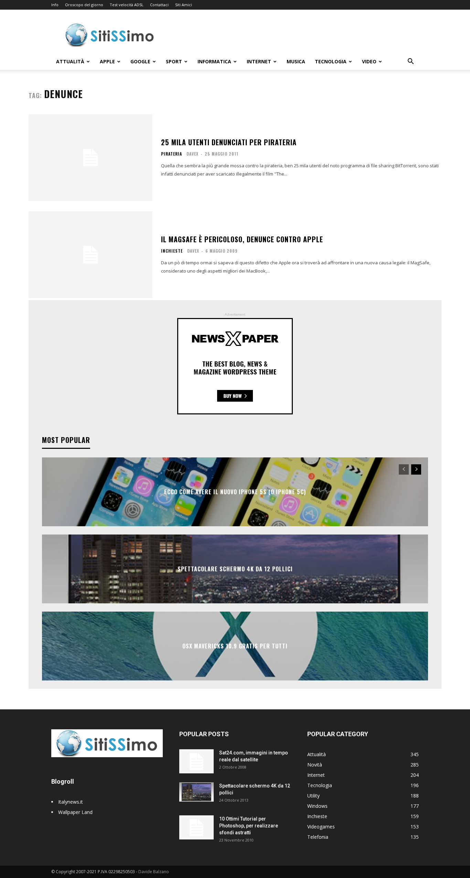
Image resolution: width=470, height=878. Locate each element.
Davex (192, 154)
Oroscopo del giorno (84, 4)
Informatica (214, 61)
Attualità (70, 61)
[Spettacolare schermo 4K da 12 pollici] (196, 792)
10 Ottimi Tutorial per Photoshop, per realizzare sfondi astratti (248, 825)
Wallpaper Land (75, 812)
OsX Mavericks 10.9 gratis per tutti (235, 646)
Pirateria (171, 154)
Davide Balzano (153, 872)
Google (140, 61)
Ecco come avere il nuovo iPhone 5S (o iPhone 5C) (235, 492)
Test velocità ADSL (126, 4)
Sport (174, 61)
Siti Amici (183, 4)
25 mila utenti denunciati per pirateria (229, 142)
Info (54, 4)
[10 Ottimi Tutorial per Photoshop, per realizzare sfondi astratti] (196, 827)
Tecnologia (330, 61)
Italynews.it (70, 801)
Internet (259, 61)
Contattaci (159, 4)
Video (369, 61)
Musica (296, 61)
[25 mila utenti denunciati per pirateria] (90, 157)
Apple (107, 61)
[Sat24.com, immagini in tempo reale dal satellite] (196, 761)
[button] (410, 62)
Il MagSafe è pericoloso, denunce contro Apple (242, 239)
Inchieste (172, 251)
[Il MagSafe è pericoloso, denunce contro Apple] (90, 254)
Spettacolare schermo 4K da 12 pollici (235, 569)
